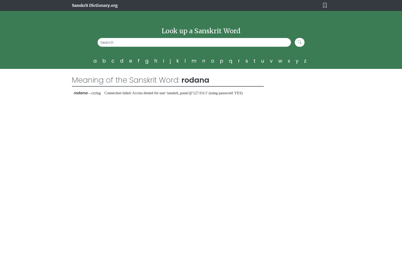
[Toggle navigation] (325, 5)
